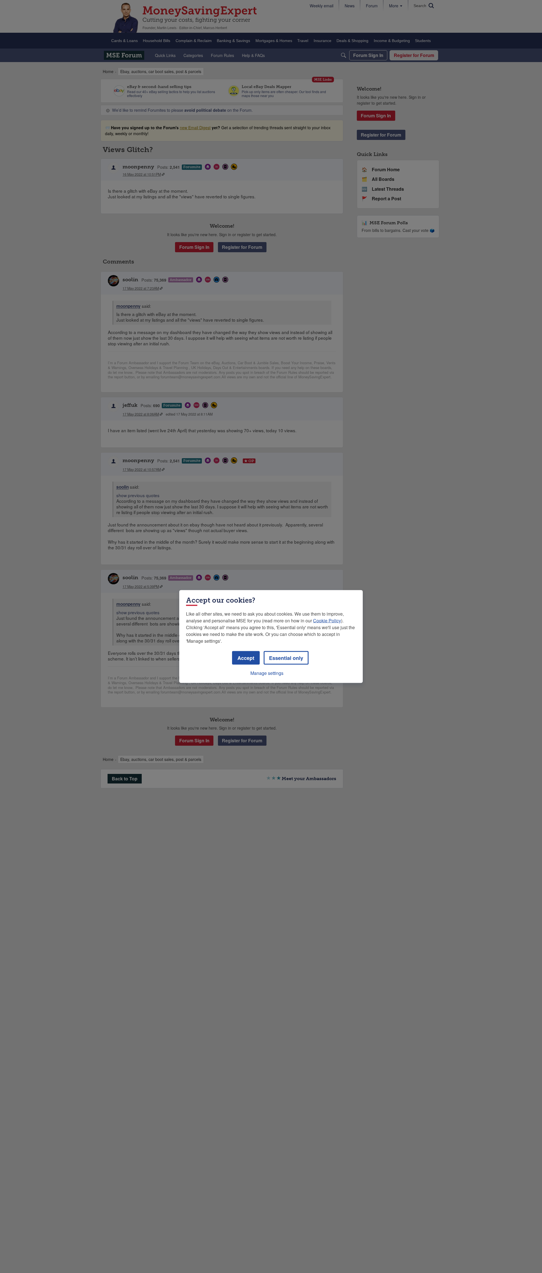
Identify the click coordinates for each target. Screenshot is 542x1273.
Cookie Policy (327, 620)
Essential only (286, 658)
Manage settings (266, 673)
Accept (245, 658)
